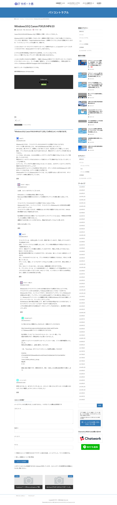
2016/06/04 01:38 (20, 140)
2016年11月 (82, 367)
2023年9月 (82, 238)
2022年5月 (82, 280)
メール (17, 436)
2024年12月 (82, 199)
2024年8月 (82, 212)
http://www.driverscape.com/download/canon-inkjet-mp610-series (39, 328)
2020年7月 (82, 319)
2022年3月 (82, 283)
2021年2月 (82, 306)
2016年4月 (82, 377)
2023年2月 (82, 257)
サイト (16, 444)
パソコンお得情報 (83, 44)
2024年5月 (82, 222)
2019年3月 (82, 335)
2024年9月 (82, 209)
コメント (17, 408)
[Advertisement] (43, 102)
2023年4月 (82, 251)
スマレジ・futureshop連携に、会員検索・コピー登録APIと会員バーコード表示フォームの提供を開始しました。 (95, 63)
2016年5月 (82, 373)
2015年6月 (82, 399)
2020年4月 (82, 328)
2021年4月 (82, 302)
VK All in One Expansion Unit (69, 502)
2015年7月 (82, 396)
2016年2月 (82, 383)
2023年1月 (82, 261)
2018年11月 (82, 338)
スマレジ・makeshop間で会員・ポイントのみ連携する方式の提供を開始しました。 (95, 74)
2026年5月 (82, 193)
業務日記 (81, 31)
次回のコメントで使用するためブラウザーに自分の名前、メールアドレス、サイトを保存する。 (43, 453)
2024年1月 (82, 232)
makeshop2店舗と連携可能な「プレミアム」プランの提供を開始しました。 (95, 130)
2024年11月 (82, 203)
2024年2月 (82, 228)
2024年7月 (82, 216)
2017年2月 (82, 364)
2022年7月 (82, 274)
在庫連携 (81, 47)
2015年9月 (82, 393)
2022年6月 (82, 277)
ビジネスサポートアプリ (85, 50)
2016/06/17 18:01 (24, 285)
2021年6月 (82, 299)
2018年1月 (82, 344)
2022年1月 (82, 286)
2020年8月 (82, 315)
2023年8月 (82, 241)
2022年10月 (82, 267)
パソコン (81, 34)
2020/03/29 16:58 (20, 382)
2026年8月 (82, 187)
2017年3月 (82, 361)
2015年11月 (82, 389)
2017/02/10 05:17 (25, 320)
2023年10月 (82, 235)
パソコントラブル (27, 124)
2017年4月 (82, 357)
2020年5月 (82, 325)
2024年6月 (82, 219)
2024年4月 (82, 225)
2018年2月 (82, 341)
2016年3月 (82, 380)
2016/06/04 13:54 (22, 187)
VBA (80, 41)
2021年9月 (82, 296)
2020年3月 (82, 332)
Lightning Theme (58, 502)
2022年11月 (82, 264)
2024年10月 (82, 206)
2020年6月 (82, 322)
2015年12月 (82, 386)
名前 (16, 428)
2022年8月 (82, 270)
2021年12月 (82, 290)
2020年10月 (82, 312)
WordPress (49, 502)
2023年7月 (82, 245)
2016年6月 (82, 370)
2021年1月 (82, 309)
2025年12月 (82, 196)
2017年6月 (82, 354)
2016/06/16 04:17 (23, 236)
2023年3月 (82, 254)
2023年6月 (82, 248)
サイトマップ (31, 495)
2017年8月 (82, 348)
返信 (17, 178)
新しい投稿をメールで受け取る (25, 457)
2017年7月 (82, 351)
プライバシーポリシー (20, 495)
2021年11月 (82, 293)
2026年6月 (82, 190)
